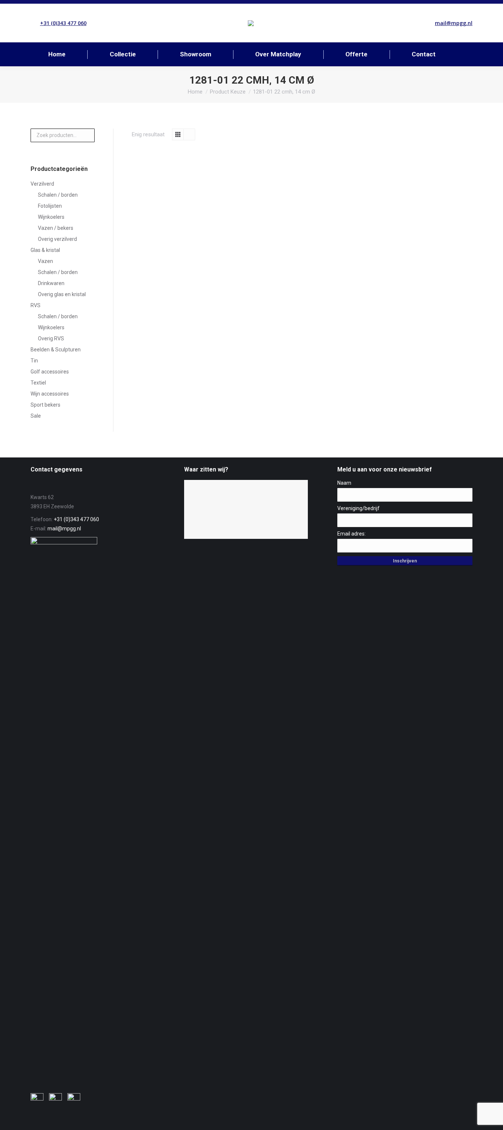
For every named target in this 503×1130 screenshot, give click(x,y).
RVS (36, 305)
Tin (34, 361)
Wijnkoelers (51, 217)
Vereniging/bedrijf (358, 508)
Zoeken (87, 135)
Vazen (45, 261)
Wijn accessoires (50, 394)
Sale (36, 416)
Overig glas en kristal (62, 294)
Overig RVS (51, 338)
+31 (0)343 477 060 (63, 23)
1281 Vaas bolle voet (172, 241)
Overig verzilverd (57, 239)
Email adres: (351, 534)
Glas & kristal (45, 250)
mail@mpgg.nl (453, 23)
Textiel (38, 383)
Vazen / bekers (55, 228)
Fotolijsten (50, 206)
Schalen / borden (58, 195)
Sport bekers (45, 405)
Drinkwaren (51, 283)
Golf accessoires (50, 372)
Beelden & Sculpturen (56, 349)
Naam (344, 483)
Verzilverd (42, 184)
